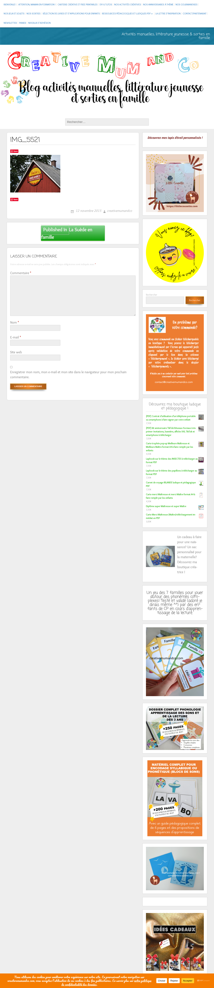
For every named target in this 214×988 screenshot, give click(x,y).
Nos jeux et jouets (14, 13)
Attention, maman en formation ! (37, 4)
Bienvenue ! (10, 4)
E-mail (15, 337)
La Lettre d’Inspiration (168, 13)
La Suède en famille (66, 233)
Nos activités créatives (127, 4)
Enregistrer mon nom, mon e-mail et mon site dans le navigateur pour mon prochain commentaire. (68, 374)
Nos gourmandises (186, 4)
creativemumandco (119, 211)
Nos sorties (33, 13)
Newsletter (10, 22)
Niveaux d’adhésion (39, 22)
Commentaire (20, 273)
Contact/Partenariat (194, 13)
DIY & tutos (106, 4)
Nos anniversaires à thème (158, 4)
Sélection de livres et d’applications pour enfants (71, 13)
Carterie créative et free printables (77, 4)
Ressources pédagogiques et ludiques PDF (126, 13)
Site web (16, 352)
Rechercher (151, 294)
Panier (22, 22)
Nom (14, 322)
